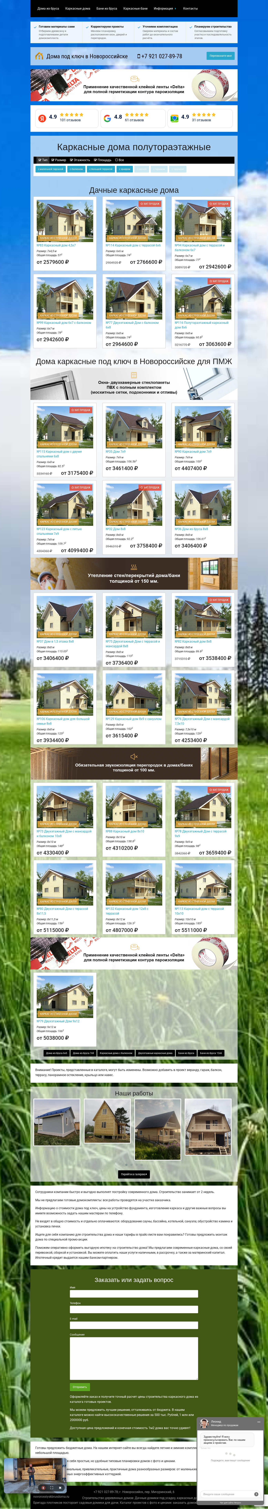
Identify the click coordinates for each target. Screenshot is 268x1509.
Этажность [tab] (81, 160)
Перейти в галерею (133, 1174)
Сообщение (77, 1334)
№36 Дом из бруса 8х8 (191, 529)
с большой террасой (100, 169)
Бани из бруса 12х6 (211, 1053)
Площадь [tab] (104, 160)
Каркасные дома (77, 8)
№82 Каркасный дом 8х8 (193, 641)
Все (121, 160)
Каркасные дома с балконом (116, 1053)
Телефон (75, 1303)
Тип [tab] (44, 160)
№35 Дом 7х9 (116, 451)
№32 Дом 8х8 (116, 529)
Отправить (80, 1387)
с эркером (124, 169)
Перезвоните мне (221, 55)
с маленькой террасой (50, 169)
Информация (163, 8)
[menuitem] (48, 8)
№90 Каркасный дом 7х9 (193, 451)
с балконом (76, 169)
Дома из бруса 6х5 (56, 1053)
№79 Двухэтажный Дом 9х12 (58, 1021)
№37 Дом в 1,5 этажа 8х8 (55, 641)
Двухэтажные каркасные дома (155, 1053)
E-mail (73, 1318)
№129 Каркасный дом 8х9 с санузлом (133, 719)
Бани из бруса (107, 8)
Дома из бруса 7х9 (83, 1053)
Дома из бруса (48, 8)
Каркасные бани (135, 8)
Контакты (190, 8)
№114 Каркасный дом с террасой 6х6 (133, 245)
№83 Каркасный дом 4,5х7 (56, 245)
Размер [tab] (60, 160)
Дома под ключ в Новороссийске (86, 56)
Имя (72, 1287)
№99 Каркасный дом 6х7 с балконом (64, 323)
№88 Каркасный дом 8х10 (125, 831)
